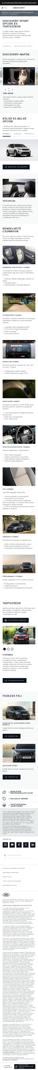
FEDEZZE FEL (13, 736)
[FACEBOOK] (19, 845)
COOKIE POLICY (7, 877)
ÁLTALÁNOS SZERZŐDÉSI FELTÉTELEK (14, 868)
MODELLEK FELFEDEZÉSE (18, 166)
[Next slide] (12, 90)
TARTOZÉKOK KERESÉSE (17, 620)
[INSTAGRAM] (5, 845)
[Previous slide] (5, 90)
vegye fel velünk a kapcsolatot (11, 1058)
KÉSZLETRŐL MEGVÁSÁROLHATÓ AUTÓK (26, 1067)
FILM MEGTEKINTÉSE (16, 680)
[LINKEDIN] (32, 845)
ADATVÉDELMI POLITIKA (10, 885)
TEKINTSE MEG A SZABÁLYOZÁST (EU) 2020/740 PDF (17, 905)
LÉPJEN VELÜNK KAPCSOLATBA (12, 881)
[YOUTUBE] (12, 845)
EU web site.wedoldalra (9, 1051)
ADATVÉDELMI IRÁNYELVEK (11, 872)
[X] (25, 845)
